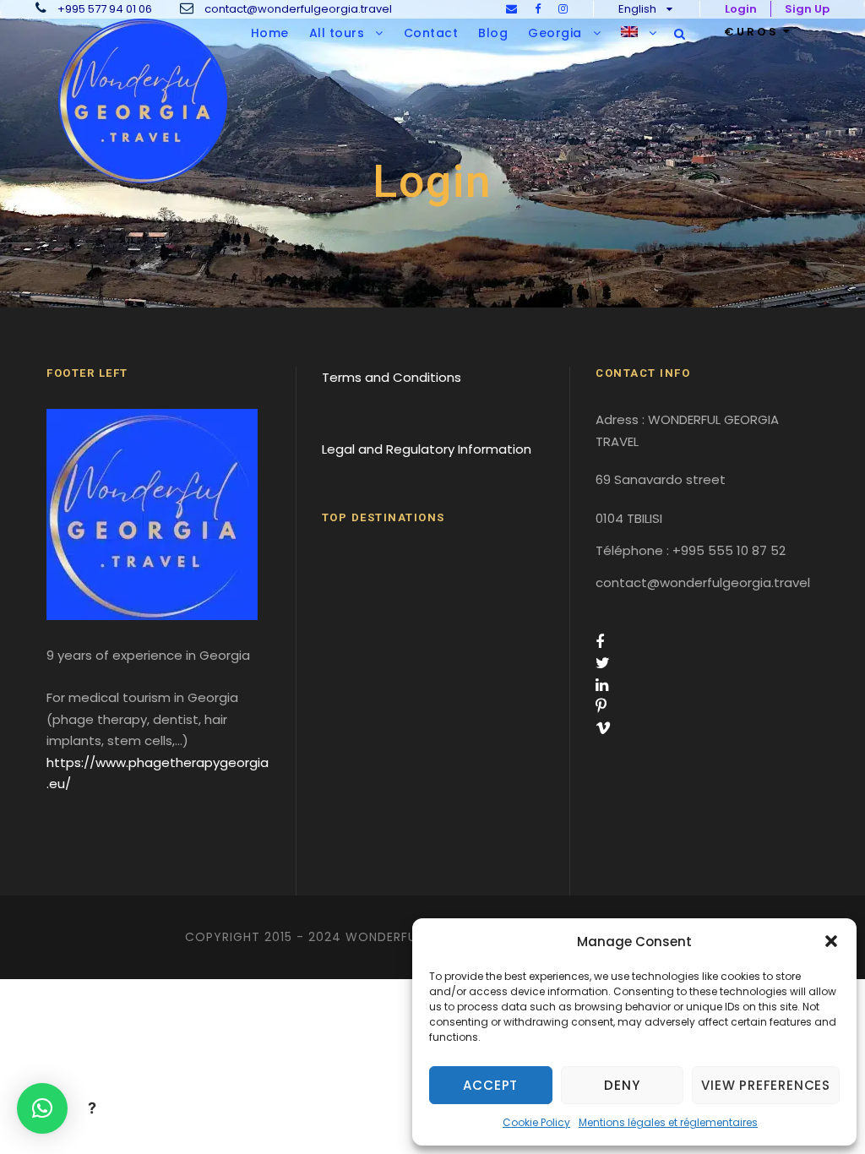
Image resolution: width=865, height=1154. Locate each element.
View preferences (765, 1085)
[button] (831, 941)
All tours (337, 32)
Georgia (555, 32)
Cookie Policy (536, 1122)
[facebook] (538, 9)
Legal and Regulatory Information (426, 449)
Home (270, 32)
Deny (621, 1085)
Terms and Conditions (391, 377)
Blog (493, 32)
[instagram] (563, 9)
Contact (431, 32)
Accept (490, 1085)
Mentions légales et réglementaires (668, 1122)
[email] (511, 9)
